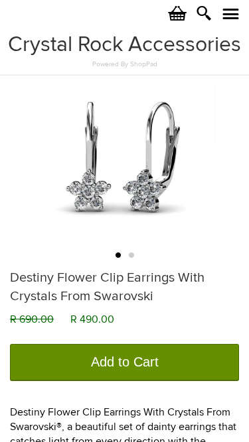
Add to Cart (125, 362)
